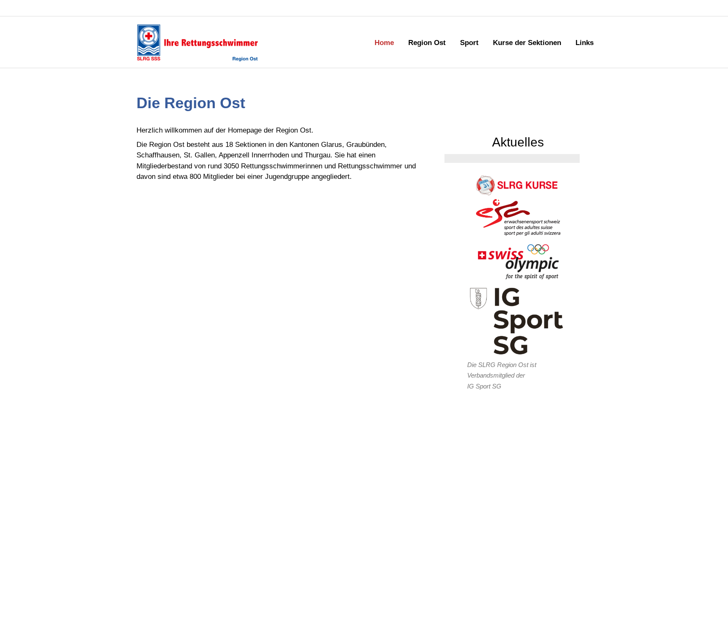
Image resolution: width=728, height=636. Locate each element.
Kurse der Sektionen (527, 43)
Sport (469, 43)
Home (384, 43)
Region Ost (427, 43)
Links (584, 43)
